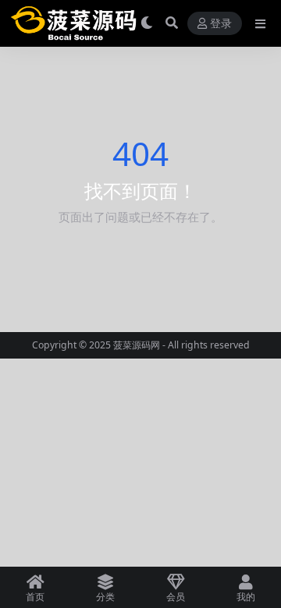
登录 (221, 24)
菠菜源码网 (136, 345)
